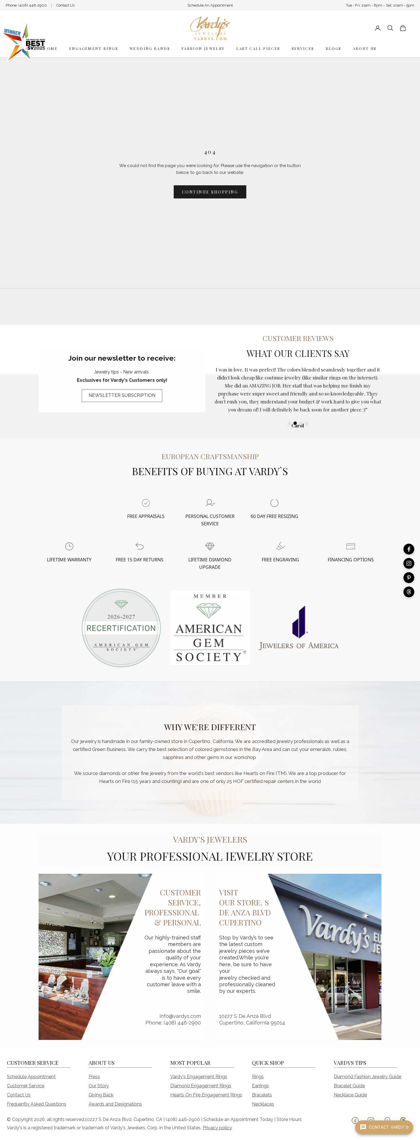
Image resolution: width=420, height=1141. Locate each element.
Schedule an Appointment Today (238, 1119)
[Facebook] (408, 549)
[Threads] (408, 591)
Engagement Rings (93, 48)
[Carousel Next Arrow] (372, 397)
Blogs (333, 48)
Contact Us (65, 5)
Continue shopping (210, 192)
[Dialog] (146, 503)
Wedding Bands (149, 48)
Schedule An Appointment (210, 5)
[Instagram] (408, 563)
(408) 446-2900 (32, 5)
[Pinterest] (408, 577)
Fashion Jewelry (203, 48)
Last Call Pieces (258, 48)
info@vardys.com (180, 1016)
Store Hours (289, 1119)
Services (303, 48)
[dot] (289, 423)
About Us (365, 48)
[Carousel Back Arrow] (223, 397)
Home (50, 48)
